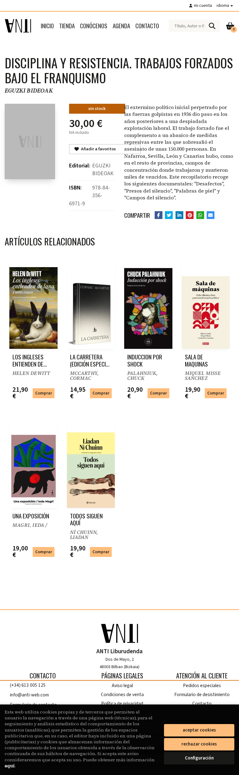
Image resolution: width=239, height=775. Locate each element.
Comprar (43, 393)
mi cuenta (203, 5)
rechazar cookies (199, 744)
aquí (10, 766)
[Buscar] (212, 26)
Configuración (199, 758)
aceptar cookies (199, 730)
